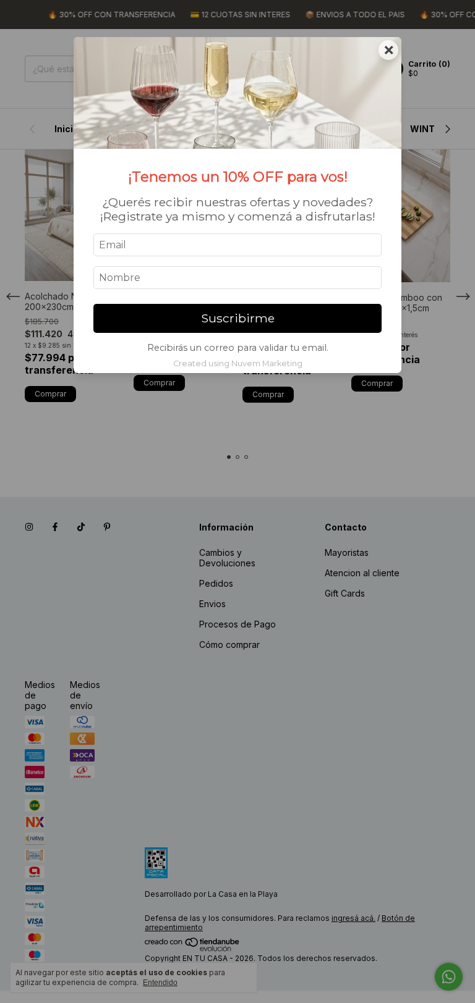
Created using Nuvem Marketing (237, 363)
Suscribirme (238, 318)
